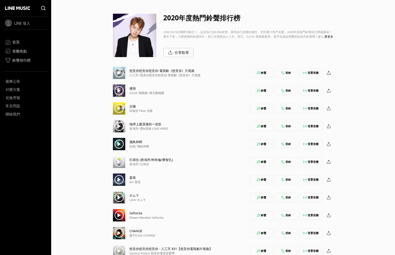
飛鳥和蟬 (135, 142)
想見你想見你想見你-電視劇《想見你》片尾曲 (162, 70)
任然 (132, 146)
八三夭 (133, 75)
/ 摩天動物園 (155, 93)
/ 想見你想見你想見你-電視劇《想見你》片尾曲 (169, 75)
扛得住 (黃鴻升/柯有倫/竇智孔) (151, 160)
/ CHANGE (148, 235)
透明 (132, 88)
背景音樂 (313, 73)
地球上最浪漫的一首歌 (145, 124)
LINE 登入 (22, 23)
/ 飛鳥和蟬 (142, 146)
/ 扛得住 (143, 164)
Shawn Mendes (139, 218)
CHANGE (135, 231)
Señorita (135, 213)
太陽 (132, 106)
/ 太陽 (148, 111)
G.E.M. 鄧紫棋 (138, 93)
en (131, 182)
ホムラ (134, 195)
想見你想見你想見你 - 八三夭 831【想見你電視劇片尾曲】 (170, 249)
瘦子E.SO (135, 235)
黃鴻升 (133, 128)
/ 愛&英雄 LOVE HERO (153, 128)
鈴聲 (263, 73)
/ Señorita (156, 218)
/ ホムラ (140, 200)
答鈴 (288, 73)
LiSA (132, 200)
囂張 (132, 177)
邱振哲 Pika (137, 111)
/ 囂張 (137, 182)
